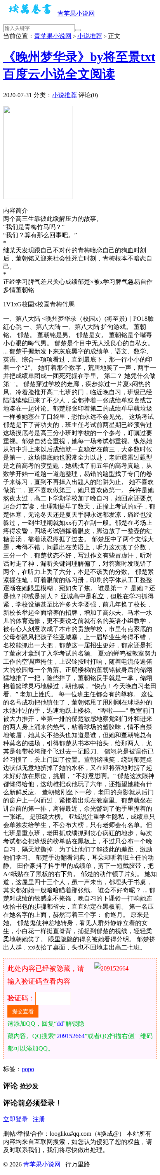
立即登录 (15, 1119)
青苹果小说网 (76, 13)
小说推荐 (89, 36)
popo (28, 1069)
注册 (39, 1119)
